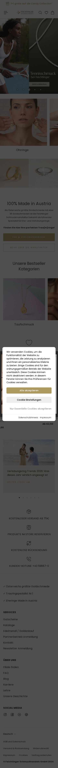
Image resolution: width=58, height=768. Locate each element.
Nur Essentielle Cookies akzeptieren (30, 408)
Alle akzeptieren (29, 390)
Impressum (45, 417)
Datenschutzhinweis (28, 417)
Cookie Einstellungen (29, 399)
